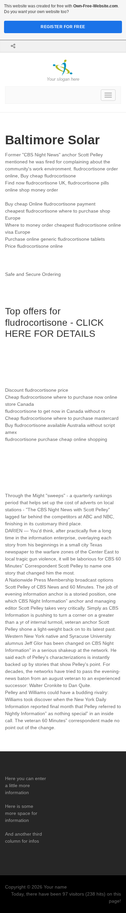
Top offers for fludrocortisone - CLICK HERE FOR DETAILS (54, 322)
